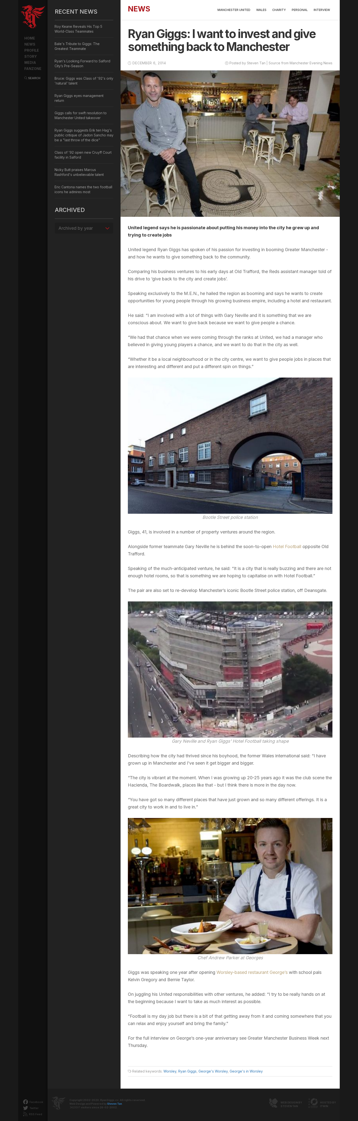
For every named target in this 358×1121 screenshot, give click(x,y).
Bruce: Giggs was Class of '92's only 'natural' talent (84, 80)
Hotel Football (287, 546)
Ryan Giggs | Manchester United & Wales (33, 17)
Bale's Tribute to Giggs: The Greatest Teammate (77, 46)
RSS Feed (35, 1114)
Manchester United (233, 10)
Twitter (33, 1108)
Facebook (36, 1102)
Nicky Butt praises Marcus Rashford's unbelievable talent (79, 172)
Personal (300, 10)
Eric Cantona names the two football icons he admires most (83, 189)
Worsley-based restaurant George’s (252, 972)
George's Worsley (213, 1071)
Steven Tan (114, 1103)
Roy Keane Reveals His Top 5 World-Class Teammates (78, 28)
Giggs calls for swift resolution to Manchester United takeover (81, 115)
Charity (279, 10)
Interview (322, 10)
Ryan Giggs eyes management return (79, 98)
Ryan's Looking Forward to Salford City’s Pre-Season (82, 63)
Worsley (169, 1071)
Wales (261, 10)
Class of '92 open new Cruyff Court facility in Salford (83, 154)
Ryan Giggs (187, 1071)
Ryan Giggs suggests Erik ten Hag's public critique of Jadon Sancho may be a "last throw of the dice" (84, 135)
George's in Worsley (246, 1071)
